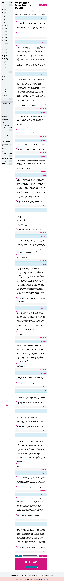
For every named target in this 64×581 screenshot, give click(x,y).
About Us (26, 575)
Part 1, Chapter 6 (4, 15)
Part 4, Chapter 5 (4, 67)
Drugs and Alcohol (5, 80)
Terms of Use (47, 575)
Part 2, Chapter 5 (4, 34)
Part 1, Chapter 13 (5, 25)
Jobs (30, 575)
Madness (3, 77)
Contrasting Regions (5, 91)
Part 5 (3, 70)
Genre (3, 137)
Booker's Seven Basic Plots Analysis (6, 145)
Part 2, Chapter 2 (4, 30)
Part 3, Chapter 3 (4, 47)
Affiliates (37, 575)
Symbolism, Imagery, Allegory (6, 132)
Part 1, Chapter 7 (4, 16)
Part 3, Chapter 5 (4, 50)
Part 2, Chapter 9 (4, 40)
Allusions (3, 151)
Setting (3, 134)
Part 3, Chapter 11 (5, 59)
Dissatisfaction (4, 74)
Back (41, 5)
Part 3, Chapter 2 (4, 46)
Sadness (3, 76)
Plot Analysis (4, 143)
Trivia (3, 148)
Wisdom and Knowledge (6, 97)
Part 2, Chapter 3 (4, 31)
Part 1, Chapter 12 (5, 24)
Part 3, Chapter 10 (5, 58)
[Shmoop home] (13, 575)
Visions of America (5, 89)
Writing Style (4, 140)
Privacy (52, 575)
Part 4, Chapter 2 (4, 62)
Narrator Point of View (5, 135)
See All (11, 2)
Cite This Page (19, 555)
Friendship (3, 85)
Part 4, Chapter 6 (4, 68)
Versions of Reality (5, 95)
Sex (2, 82)
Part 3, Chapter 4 (4, 49)
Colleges (42, 575)
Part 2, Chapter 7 (4, 37)
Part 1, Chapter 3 (4, 10)
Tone (3, 138)
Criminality (3, 92)
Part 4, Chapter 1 (4, 61)
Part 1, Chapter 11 (5, 22)
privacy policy (46, 579)
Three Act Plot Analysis (5, 147)
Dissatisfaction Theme (6, 103)
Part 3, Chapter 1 (4, 44)
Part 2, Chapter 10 (5, 41)
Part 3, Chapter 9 (4, 56)
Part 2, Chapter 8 (4, 38)
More (45, 5)
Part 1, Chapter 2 (4, 9)
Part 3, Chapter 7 (4, 53)
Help (22, 575)
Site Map (18, 575)
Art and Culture (4, 88)
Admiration (3, 79)
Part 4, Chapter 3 (4, 64)
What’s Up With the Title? (6, 141)
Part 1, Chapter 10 (5, 21)
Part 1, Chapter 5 (4, 13)
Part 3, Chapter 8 (4, 55)
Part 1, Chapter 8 (4, 18)
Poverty (3, 94)
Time (3, 83)
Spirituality (3, 86)
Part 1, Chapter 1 (4, 7)
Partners (33, 575)
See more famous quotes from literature (30, 555)
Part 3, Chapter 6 (4, 52)
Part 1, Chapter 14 (5, 27)
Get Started (31, 567)
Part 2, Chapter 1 (4, 28)
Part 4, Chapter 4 (4, 65)
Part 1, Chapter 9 (4, 19)
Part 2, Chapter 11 (5, 43)
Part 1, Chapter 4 (4, 12)
